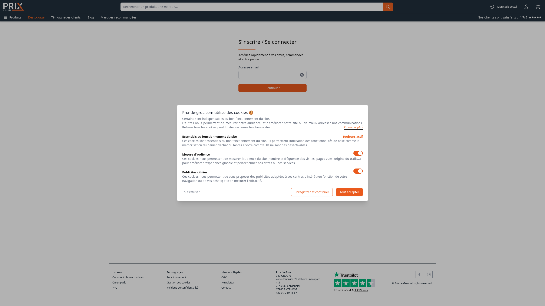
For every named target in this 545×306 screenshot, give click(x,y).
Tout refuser (191, 192)
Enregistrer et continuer (312, 192)
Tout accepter (349, 192)
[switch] (358, 153)
